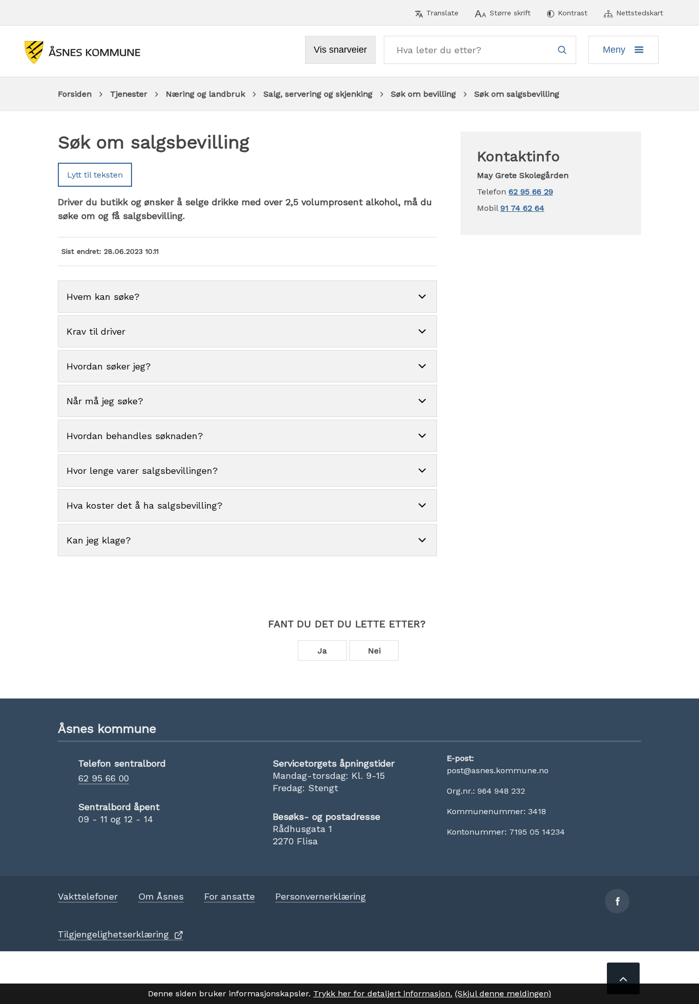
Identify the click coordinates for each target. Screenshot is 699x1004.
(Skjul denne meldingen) (503, 993)
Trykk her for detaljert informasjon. (382, 993)
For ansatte (229, 896)
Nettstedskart (639, 13)
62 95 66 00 (103, 778)
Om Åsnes (161, 896)
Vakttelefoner (88, 896)
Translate (442, 13)
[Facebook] (617, 901)
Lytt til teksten (95, 175)
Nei (374, 651)
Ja (322, 651)
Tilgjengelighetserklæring (113, 934)
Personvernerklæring (320, 896)
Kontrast (572, 13)
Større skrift (510, 13)
